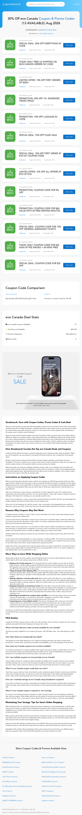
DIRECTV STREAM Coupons (12, 800)
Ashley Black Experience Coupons (54, 777)
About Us (5, 812)
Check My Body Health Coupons (53, 767)
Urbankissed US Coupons (51, 796)
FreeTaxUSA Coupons (49, 781)
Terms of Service (15, 812)
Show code (69, 45)
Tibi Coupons (7, 791)
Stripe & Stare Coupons (11, 767)
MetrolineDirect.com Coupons (53, 762)
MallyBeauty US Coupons (11, 762)
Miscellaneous (33, 33)
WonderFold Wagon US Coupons (54, 772)
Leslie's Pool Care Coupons (51, 786)
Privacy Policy (25, 812)
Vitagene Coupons (9, 796)
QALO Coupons (47, 791)
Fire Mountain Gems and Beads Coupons (17, 786)
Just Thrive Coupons (9, 777)
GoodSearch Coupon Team (46, 30)
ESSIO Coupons (8, 772)
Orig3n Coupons (8, 757)
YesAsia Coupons (48, 800)
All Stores (77, 4)
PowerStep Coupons (9, 781)
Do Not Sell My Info (36, 812)
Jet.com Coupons (48, 757)
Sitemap (46, 812)
